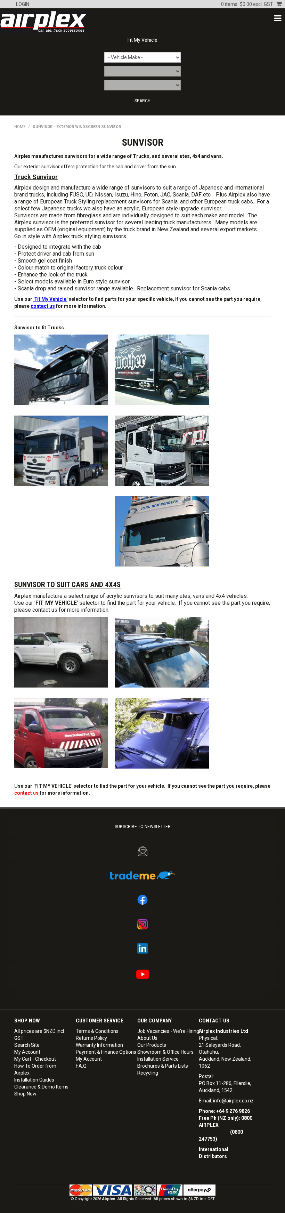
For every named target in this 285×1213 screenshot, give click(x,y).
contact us (43, 306)
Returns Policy (91, 1038)
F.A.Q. (82, 1066)
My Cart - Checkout (35, 1059)
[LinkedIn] (142, 948)
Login (22, 4)
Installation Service (158, 1059)
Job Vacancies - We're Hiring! (165, 1031)
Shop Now (25, 1093)
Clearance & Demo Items (41, 1087)
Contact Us (214, 1021)
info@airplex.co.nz (233, 1100)
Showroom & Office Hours (165, 1052)
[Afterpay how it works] (199, 1190)
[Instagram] (142, 924)
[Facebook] (142, 900)
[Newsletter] (142, 851)
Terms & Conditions (97, 1031)
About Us (147, 1038)
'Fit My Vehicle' (50, 299)
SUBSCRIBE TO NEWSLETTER (143, 826)
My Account (27, 1052)
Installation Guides (34, 1080)
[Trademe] (142, 875)
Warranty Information (99, 1045)
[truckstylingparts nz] (162, 531)
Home (19, 126)
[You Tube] (142, 974)
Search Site (27, 1045)
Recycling (147, 1073)
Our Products (151, 1045)
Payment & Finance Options (104, 1052)
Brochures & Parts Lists (162, 1066)
